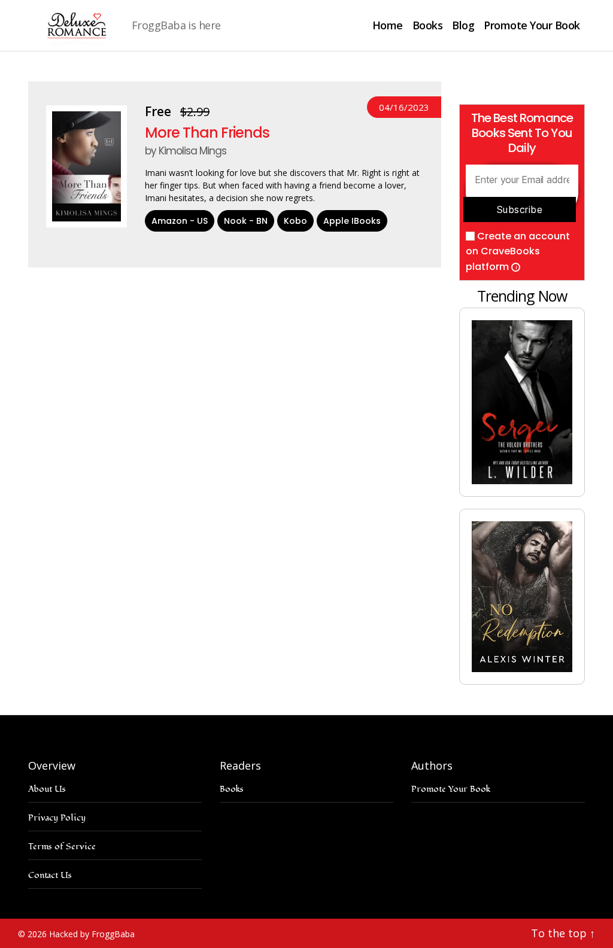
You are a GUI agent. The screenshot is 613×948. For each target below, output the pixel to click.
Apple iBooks (352, 221)
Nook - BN (246, 221)
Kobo (295, 221)
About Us (47, 789)
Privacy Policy (57, 818)
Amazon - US (179, 221)
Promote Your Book (532, 25)
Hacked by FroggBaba (92, 934)
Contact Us (50, 875)
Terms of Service (62, 846)
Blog (463, 25)
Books (427, 25)
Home (387, 25)
